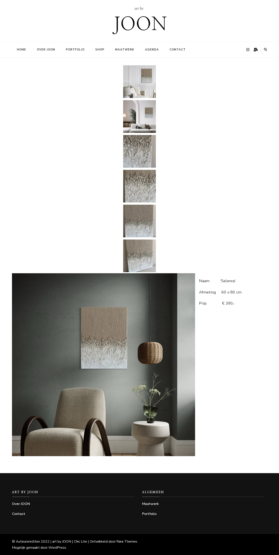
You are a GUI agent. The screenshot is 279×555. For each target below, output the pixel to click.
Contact (178, 50)
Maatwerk (124, 50)
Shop (99, 50)
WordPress (57, 547)
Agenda (152, 50)
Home (21, 50)
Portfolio (75, 50)
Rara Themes (126, 541)
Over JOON (46, 50)
